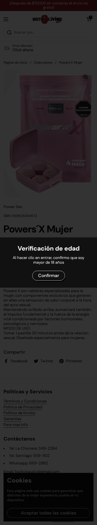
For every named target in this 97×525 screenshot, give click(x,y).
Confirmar (48, 275)
